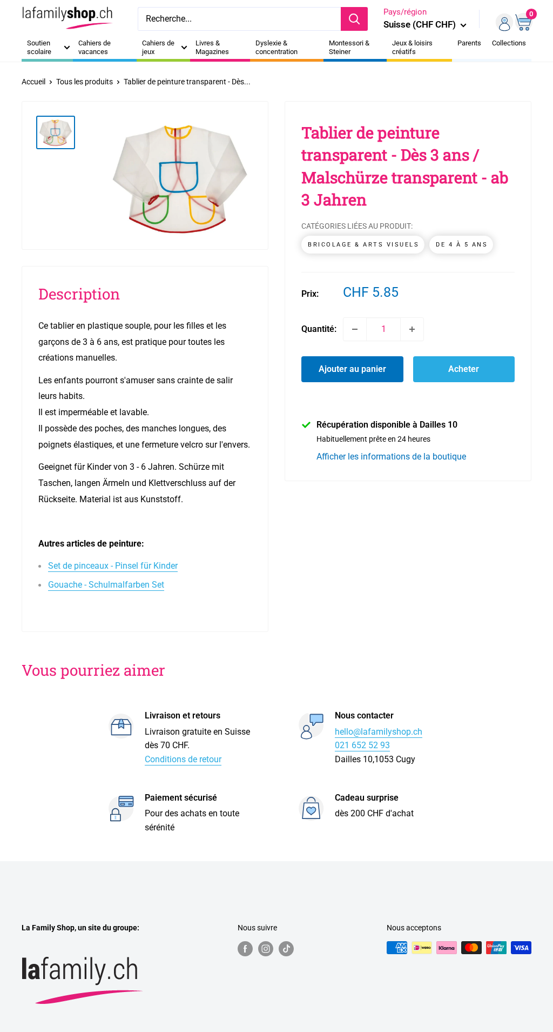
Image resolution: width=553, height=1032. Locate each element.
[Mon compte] (500, 19)
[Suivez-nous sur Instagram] (265, 948)
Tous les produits (84, 81)
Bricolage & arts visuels (363, 244)
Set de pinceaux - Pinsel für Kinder (113, 566)
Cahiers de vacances (94, 47)
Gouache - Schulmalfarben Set (106, 585)
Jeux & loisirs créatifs (412, 47)
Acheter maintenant (464, 373)
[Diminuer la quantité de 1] (354, 329)
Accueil (33, 81)
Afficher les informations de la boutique (391, 456)
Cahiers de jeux (158, 47)
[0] (522, 18)
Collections (509, 43)
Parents (469, 43)
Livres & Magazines (212, 47)
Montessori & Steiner (349, 47)
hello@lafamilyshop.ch (378, 732)
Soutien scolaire (39, 47)
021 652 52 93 (362, 745)
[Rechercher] (354, 19)
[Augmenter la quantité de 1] (412, 329)
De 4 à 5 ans (462, 244)
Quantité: (318, 329)
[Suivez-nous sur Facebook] (245, 948)
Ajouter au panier (352, 369)
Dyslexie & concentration (276, 47)
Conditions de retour (183, 759)
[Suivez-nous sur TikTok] (286, 948)
